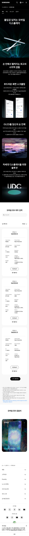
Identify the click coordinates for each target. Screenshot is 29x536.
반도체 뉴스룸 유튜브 (17, 517)
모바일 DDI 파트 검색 (14, 210)
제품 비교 (15, 272)
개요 (3, 11)
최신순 (23, 224)
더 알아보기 (14, 269)
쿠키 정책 (19, 530)
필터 (5, 224)
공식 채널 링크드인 (19, 509)
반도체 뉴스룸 (7, 517)
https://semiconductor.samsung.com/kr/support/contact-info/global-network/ (15, 401)
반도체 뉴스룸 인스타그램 (21, 517)
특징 (7, 11)
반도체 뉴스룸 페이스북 (12, 517)
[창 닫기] (26, 525)
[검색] (4, 215)
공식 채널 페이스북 (14, 509)
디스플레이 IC (5, 7)
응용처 (17, 11)
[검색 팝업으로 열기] (17, 2)
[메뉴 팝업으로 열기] (26, 2)
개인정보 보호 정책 (14, 530)
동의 (14, 534)
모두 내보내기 (15, 379)
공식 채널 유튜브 (24, 509)
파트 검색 (12, 11)
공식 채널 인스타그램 (4, 509)
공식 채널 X (9, 509)
